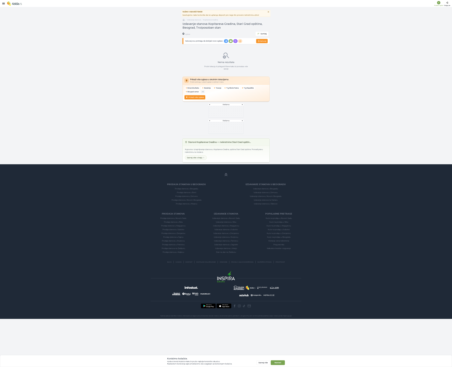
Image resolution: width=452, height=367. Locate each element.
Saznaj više (263, 363)
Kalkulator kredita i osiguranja (279, 248)
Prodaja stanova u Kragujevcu (173, 226)
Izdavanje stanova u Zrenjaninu (226, 233)
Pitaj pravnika (278, 245)
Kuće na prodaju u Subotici (279, 230)
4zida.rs (275, 316)
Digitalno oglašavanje (206, 262)
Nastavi (277, 363)
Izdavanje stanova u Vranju (226, 248)
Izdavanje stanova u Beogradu (265, 189)
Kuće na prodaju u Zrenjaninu (279, 233)
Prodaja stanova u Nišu (173, 222)
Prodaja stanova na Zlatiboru (173, 248)
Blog (169, 262)
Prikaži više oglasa (196, 97)
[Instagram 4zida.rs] (239, 306)
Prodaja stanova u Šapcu (173, 237)
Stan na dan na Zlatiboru (226, 252)
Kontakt (189, 262)
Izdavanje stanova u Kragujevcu (226, 226)
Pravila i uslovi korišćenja (242, 262)
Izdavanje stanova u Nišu (226, 222)
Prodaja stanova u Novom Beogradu (187, 200)
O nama (179, 262)
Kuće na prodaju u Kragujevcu (278, 226)
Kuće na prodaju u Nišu (278, 222)
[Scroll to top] (226, 174)
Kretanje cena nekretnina (278, 241)
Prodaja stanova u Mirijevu (186, 204)
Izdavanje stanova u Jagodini (226, 245)
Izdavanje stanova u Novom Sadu (226, 218)
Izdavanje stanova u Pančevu (226, 241)
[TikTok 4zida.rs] (244, 306)
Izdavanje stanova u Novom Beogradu (265, 196)
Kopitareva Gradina (210, 20)
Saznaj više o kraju (194, 158)
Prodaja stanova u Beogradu (186, 189)
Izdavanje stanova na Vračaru (266, 200)
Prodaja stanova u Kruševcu (173, 241)
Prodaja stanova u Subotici (173, 230)
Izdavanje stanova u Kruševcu (226, 237)
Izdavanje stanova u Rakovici (265, 204)
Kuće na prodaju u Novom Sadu (279, 218)
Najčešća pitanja (264, 262)
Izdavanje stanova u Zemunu (266, 192)
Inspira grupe (287, 316)
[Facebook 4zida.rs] (234, 306)
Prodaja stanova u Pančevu (173, 245)
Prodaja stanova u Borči (186, 192)
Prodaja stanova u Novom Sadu (173, 218)
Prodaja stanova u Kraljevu (173, 252)
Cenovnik (223, 262)
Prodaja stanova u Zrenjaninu (173, 233)
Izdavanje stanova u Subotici (226, 230)
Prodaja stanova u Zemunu (186, 196)
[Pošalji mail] (249, 306)
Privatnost (280, 262)
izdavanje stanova (194, 20)
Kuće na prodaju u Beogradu (279, 237)
